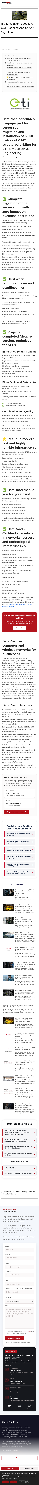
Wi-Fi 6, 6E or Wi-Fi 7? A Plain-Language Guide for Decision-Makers (24, 949)
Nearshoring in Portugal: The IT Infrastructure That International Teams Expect (24, 891)
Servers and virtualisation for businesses (18, 1173)
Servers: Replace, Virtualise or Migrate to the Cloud (18, 1154)
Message (8, 1305)
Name (7, 1246)
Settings (22, 1482)
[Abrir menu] (36, 3)
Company (8, 1254)
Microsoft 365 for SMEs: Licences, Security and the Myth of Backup (15, 1140)
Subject (8, 1297)
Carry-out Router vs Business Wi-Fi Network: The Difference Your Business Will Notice (24, 1019)
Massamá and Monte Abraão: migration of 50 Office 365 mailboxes (18, 1147)
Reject (13, 1482)
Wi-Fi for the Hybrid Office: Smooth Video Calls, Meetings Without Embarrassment (24, 977)
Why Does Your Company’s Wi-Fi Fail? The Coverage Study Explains (25, 1034)
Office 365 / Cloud (10, 1168)
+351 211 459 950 (15, 1370)
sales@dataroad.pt (16, 1381)
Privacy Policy (26, 1331)
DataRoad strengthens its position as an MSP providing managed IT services (24, 1105)
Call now (10, 1468)
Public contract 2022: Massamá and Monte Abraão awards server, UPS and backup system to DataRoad (17, 1132)
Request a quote (29, 1468)
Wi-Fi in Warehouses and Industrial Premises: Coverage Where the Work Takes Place (24, 934)
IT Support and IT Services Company (14, 1192)
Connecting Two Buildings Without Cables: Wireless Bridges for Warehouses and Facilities (25, 992)
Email (7, 1263)
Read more (19, 1458)
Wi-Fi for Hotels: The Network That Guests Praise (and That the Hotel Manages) (24, 1090)
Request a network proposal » (17, 812)
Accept (5, 1482)
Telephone (9, 1271)
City (6, 1280)
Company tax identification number (18, 1288)
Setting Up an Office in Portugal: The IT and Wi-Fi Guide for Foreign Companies (25, 1062)
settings (15, 1478)
